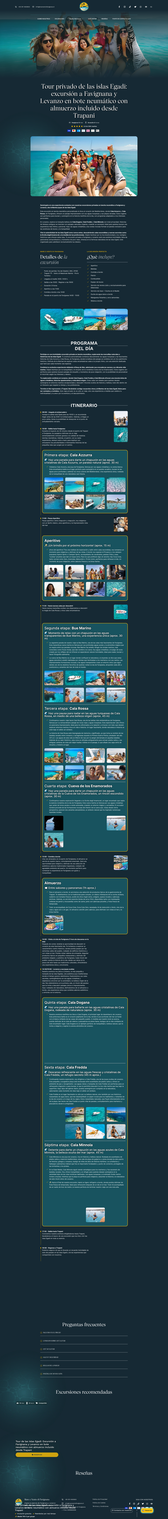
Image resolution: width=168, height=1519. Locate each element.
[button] (76, 19)
